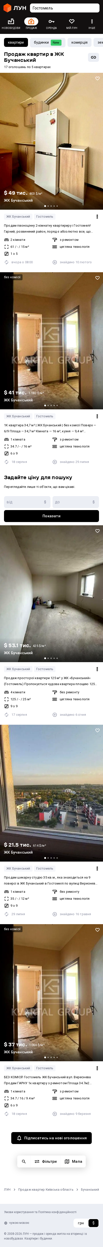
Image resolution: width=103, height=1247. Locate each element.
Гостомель (45, 216)
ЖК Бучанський (18, 216)
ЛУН (7, 1189)
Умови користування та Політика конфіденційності (40, 1212)
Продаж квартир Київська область (46, 1189)
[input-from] (27, 502)
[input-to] (75, 502)
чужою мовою (19, 1223)
